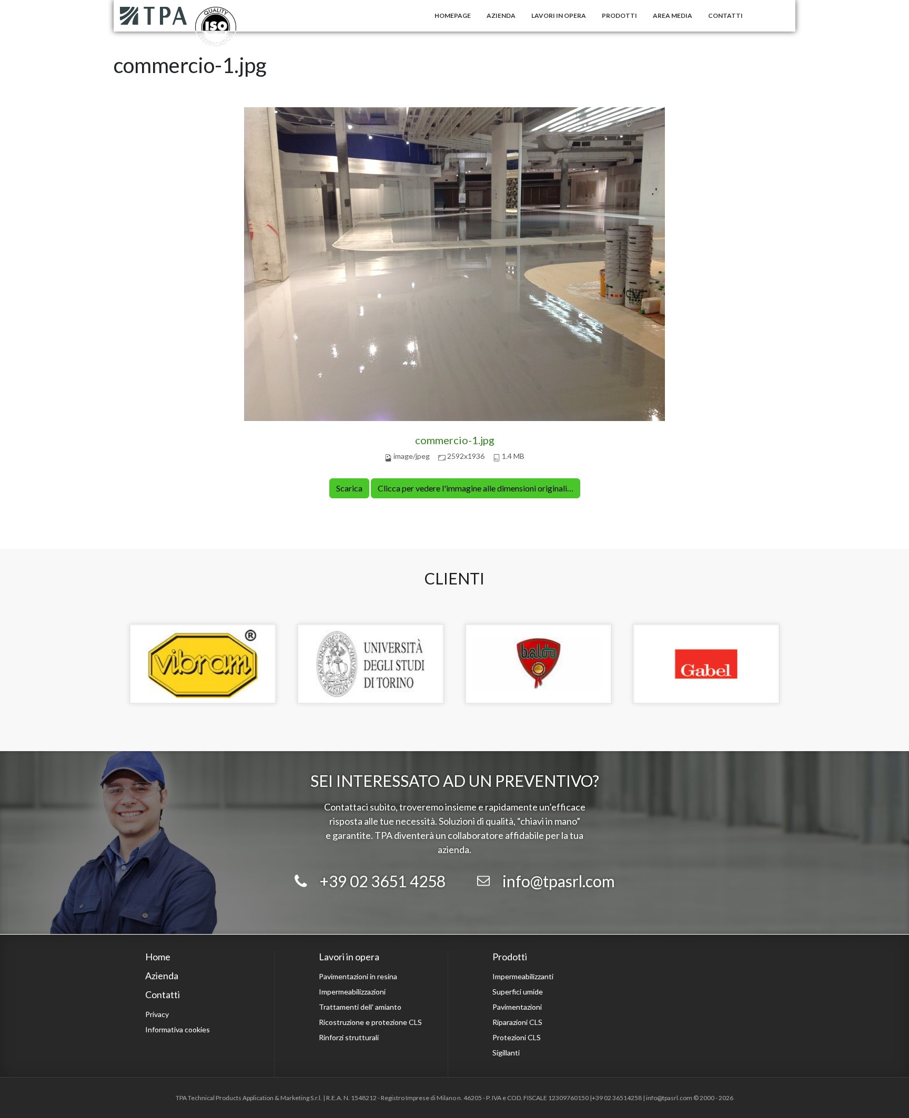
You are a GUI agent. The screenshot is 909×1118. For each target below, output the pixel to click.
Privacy (157, 1014)
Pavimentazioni (517, 1006)
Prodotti (619, 15)
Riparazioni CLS (517, 1022)
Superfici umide (517, 991)
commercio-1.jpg (454, 440)
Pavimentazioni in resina (358, 976)
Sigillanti (506, 1052)
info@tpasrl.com (558, 880)
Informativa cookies (177, 1029)
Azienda (501, 15)
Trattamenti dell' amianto (360, 1006)
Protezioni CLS (516, 1037)
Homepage (453, 15)
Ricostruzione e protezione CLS (370, 1022)
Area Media (672, 15)
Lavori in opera (558, 15)
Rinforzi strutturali (349, 1037)
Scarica (349, 488)
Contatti (725, 15)
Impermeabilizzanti (522, 976)
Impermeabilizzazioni (352, 991)
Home (157, 956)
